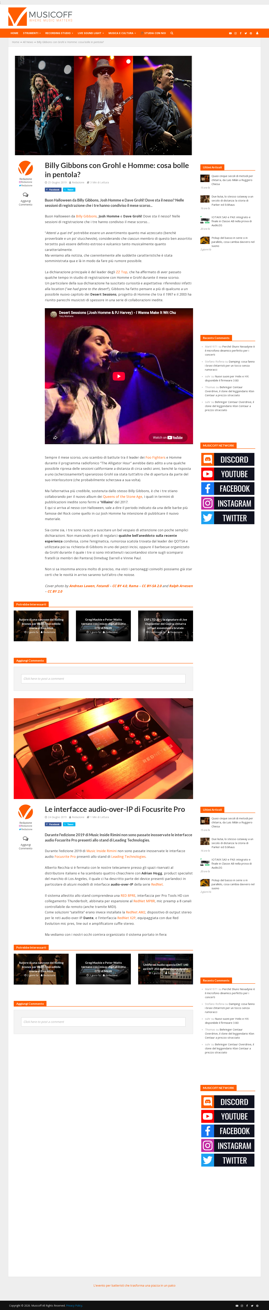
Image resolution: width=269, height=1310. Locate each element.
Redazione (25, 179)
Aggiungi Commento (25, 202)
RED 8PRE (128, 895)
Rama (133, 586)
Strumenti (30, 33)
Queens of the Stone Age (122, 496)
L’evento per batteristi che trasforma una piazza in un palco (134, 1285)
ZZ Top (121, 272)
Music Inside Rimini (101, 851)
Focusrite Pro (65, 856)
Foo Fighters (155, 457)
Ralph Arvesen (181, 586)
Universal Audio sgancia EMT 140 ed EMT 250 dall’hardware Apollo (165, 967)
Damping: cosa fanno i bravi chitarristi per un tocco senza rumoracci (230, 365)
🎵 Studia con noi (153, 33)
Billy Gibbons (86, 216)
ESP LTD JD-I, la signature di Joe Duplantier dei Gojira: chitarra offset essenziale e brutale (165, 624)
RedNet (157, 884)
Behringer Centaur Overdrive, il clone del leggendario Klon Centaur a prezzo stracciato (229, 391)
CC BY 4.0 (119, 586)
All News (28, 42)
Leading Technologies (128, 856)
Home (14, 33)
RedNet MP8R (144, 901)
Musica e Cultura (121, 33)
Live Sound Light (89, 33)
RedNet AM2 (135, 912)
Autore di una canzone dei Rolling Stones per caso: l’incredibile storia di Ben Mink (41, 624)
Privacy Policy (74, 1305)
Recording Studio (58, 33)
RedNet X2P (126, 918)
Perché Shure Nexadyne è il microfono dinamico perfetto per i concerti (230, 350)
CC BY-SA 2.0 (151, 586)
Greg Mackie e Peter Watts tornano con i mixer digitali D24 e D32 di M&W (103, 624)
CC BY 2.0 (54, 591)
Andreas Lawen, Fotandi (89, 586)
